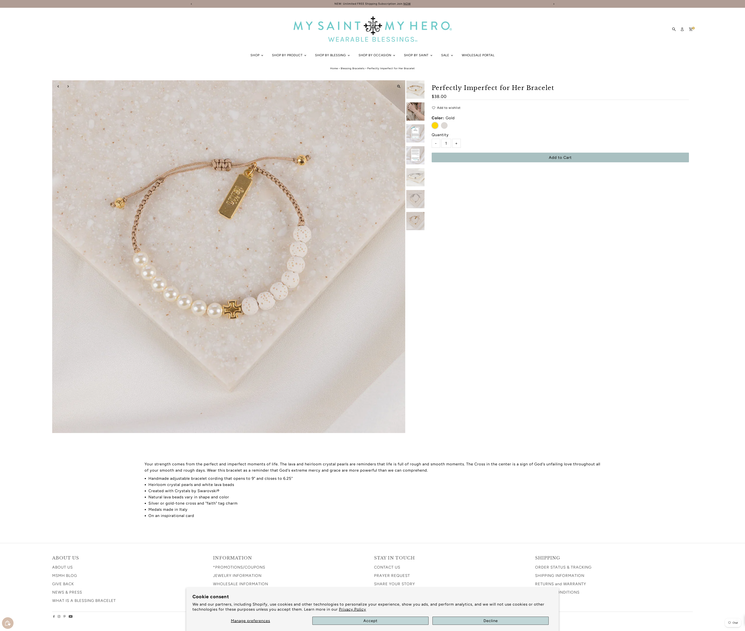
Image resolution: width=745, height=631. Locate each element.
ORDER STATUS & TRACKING (563, 567)
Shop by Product (287, 55)
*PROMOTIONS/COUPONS (239, 567)
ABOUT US (62, 567)
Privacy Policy (352, 609)
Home (334, 68)
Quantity (440, 134)
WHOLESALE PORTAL (478, 55)
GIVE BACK (63, 584)
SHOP (255, 55)
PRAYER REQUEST (392, 575)
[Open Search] (674, 29)
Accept (370, 620)
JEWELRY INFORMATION (237, 575)
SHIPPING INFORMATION (559, 575)
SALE (445, 55)
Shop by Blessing (331, 55)
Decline (490, 620)
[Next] (68, 86)
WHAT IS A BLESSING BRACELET (84, 600)
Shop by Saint (417, 55)
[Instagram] (59, 616)
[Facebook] (54, 616)
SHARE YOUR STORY (394, 584)
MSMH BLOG (64, 575)
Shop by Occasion (375, 55)
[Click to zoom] (399, 86)
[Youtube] (71, 616)
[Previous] (58, 86)
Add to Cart (560, 157)
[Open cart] (691, 29)
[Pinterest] (64, 616)
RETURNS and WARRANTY (560, 584)
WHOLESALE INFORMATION (240, 584)
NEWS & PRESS (67, 592)
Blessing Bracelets (353, 68)
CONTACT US (387, 567)
